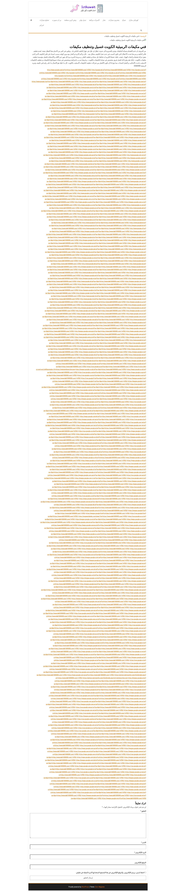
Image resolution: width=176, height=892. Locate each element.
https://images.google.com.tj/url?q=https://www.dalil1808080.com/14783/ (105, 795)
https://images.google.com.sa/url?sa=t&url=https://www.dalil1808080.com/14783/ (98, 590)
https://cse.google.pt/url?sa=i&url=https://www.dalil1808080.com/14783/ (104, 469)
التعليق (143, 811)
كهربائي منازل (133, 20)
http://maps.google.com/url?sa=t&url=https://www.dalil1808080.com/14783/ (103, 82)
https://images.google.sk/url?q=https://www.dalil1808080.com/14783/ (105, 625)
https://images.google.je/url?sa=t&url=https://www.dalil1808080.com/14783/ (102, 181)
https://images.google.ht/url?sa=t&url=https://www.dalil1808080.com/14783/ (102, 179)
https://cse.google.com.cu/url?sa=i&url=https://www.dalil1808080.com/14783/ (99, 778)
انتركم (42, 25)
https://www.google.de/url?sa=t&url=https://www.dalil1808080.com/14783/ (103, 84)
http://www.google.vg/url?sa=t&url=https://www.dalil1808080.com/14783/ (104, 305)
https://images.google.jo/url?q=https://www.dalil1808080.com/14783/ (107, 775)
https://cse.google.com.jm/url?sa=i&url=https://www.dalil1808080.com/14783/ (99, 789)
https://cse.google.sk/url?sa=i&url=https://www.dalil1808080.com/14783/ (104, 622)
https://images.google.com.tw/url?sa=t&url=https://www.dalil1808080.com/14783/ (99, 99)
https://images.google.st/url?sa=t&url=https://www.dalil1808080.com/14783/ (103, 290)
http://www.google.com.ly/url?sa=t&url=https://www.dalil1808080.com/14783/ (99, 190)
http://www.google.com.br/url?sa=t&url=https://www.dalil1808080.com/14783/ (102, 87)
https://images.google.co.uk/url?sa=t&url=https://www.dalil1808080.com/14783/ (100, 369)
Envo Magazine (100, 887)
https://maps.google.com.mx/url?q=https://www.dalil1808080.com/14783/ (102, 499)
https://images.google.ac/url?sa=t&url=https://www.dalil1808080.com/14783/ (104, 208)
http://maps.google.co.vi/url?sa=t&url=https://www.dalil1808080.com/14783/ (102, 205)
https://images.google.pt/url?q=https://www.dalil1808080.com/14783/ (101, 472)
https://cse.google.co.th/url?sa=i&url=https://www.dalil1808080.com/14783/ (102, 463)
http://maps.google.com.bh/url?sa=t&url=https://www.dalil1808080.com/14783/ (104, 340)
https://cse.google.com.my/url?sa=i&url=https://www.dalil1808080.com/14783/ (100, 528)
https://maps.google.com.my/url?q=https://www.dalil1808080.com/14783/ (101, 525)
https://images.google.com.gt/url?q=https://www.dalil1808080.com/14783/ (102, 722)
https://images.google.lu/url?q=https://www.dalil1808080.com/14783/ (107, 737)
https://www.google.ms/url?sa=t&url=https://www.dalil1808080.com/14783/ (105, 358)
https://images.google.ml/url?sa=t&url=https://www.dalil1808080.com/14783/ (103, 355)
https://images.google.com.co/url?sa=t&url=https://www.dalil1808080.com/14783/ (99, 616)
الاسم (143, 842)
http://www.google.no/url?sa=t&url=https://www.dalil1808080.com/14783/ (105, 111)
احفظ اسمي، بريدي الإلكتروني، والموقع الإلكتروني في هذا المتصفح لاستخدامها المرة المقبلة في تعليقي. (110, 873)
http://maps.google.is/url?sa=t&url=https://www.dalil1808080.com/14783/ (104, 322)
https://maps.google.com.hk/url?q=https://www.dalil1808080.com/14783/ (103, 416)
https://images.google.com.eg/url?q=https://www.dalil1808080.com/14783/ (100, 669)
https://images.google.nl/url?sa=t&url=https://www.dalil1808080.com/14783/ (101, 422)
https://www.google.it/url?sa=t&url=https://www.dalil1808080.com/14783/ (55, 82)
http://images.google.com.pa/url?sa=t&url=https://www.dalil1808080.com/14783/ (100, 331)
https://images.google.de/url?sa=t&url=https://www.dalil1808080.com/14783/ (102, 361)
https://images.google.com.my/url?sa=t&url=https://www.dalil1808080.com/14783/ (97, 522)
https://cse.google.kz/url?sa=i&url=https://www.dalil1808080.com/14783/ (104, 769)
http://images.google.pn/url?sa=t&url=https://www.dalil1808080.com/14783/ (105, 275)
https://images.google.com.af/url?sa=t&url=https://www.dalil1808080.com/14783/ (98, 211)
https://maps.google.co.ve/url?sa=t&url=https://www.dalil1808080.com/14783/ (102, 651)
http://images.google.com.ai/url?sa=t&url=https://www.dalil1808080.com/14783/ (102, 214)
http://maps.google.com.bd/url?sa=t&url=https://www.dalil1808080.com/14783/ (101, 311)
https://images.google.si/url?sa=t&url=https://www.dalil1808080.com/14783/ (105, 681)
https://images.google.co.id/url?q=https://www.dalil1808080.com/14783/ (103, 437)
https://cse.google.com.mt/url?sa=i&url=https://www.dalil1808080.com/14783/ (99, 751)
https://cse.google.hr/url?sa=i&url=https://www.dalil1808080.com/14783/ (104, 640)
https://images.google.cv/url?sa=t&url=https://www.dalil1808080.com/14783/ (101, 234)
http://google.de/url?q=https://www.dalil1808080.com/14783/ (111, 70)
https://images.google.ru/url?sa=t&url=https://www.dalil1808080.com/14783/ (102, 149)
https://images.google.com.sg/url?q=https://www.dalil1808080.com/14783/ (106, 549)
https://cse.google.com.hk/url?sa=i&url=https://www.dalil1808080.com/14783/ (99, 411)
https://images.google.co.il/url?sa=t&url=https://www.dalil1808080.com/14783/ (100, 120)
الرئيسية (143, 36)
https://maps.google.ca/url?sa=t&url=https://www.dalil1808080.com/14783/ (105, 402)
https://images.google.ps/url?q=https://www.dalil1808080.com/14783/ (101, 716)
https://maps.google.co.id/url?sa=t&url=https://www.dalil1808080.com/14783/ (103, 90)
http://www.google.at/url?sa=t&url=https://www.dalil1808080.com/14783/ (103, 158)
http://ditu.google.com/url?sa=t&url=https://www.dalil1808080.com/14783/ (101, 346)
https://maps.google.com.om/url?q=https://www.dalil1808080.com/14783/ (100, 710)
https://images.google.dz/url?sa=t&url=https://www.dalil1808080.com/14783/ (101, 314)
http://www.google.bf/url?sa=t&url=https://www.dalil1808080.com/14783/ (105, 223)
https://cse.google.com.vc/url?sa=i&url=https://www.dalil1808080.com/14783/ (102, 792)
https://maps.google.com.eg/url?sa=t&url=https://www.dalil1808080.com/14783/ (99, 666)
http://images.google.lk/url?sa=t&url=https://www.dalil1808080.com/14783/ (103, 349)
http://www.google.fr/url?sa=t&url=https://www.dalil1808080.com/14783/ (105, 114)
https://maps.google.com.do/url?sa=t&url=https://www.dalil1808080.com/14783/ (100, 766)
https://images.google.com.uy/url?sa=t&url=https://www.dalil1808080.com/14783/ (104, 734)
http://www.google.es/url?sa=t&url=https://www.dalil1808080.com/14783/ (104, 105)
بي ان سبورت (56, 20)
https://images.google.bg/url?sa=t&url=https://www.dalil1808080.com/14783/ (104, 584)
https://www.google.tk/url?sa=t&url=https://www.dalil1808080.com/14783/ (105, 296)
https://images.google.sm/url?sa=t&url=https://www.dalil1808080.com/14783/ (102, 284)
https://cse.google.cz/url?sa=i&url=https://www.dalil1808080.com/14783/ (101, 496)
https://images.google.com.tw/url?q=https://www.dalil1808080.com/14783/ (100, 425)
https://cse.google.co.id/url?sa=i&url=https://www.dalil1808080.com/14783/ (102, 431)
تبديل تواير (82, 20)
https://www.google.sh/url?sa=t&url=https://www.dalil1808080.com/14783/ (100, 281)
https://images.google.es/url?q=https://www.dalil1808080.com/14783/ (104, 364)
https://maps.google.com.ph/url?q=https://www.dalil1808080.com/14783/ (100, 569)
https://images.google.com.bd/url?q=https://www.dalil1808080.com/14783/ (100, 760)
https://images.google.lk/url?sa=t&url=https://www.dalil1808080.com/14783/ (105, 690)
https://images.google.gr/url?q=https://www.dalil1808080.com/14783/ (107, 560)
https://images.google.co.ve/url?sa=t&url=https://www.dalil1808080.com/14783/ (99, 654)
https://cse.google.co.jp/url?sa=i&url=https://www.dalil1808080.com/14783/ (101, 375)
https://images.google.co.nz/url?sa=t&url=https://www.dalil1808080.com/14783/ (99, 123)
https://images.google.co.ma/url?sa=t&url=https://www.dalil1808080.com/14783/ (103, 258)
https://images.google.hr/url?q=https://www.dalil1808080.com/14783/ (105, 637)
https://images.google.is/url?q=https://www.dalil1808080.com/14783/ (103, 740)
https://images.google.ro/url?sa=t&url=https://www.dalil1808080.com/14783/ (102, 146)
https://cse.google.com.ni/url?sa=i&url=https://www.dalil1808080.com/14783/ (99, 696)
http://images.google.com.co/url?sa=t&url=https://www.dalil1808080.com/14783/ (102, 117)
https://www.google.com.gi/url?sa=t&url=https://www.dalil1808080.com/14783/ (103, 246)
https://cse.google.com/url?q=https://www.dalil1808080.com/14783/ (102, 628)
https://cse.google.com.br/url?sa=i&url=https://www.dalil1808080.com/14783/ (100, 390)
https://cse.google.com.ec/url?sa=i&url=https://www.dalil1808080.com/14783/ (105, 634)
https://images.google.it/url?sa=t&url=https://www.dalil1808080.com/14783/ (105, 384)
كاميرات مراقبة (94, 20)
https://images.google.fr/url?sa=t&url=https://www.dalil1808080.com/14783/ (103, 381)
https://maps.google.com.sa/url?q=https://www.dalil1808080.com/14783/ (102, 593)
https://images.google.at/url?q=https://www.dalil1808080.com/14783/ (105, 481)
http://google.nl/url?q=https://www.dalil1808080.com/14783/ (87, 79)
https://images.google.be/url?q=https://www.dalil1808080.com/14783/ (105, 443)
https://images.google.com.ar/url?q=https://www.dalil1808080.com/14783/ (104, 510)
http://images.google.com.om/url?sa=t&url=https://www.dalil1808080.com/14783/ (99, 196)
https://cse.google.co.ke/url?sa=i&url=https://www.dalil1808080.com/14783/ (103, 743)
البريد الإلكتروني (140, 852)
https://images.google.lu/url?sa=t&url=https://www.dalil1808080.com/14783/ (103, 352)
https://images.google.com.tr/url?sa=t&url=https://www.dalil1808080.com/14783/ (100, 478)
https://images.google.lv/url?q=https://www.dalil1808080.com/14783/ (107, 643)
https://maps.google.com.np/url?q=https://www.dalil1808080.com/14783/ (100, 748)
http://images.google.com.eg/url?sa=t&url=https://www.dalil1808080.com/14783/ (99, 317)
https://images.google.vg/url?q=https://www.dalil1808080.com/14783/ (103, 693)
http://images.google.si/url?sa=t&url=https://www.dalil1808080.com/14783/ (103, 152)
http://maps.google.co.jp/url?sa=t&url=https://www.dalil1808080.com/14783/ (101, 93)
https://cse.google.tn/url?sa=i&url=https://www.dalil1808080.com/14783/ (103, 745)
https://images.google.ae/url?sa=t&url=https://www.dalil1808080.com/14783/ (104, 607)
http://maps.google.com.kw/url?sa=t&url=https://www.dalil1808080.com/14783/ (103, 187)
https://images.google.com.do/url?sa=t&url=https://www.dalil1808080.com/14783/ (100, 173)
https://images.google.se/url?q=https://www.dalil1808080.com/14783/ (104, 449)
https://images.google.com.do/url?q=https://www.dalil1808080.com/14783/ (101, 763)
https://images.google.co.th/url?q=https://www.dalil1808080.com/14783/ (102, 458)
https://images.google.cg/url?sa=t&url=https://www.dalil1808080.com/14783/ (105, 231)
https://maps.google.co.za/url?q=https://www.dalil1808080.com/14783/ (104, 534)
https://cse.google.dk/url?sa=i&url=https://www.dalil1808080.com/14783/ (103, 505)
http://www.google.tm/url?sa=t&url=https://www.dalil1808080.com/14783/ (103, 299)
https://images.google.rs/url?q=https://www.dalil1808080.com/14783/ (104, 663)
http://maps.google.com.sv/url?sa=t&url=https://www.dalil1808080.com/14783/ (101, 199)
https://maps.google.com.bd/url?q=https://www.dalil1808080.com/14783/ (100, 757)
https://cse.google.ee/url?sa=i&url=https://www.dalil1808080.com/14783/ (103, 657)
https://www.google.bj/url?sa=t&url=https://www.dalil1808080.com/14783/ (103, 225)
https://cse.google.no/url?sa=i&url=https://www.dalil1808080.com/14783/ (103, 572)
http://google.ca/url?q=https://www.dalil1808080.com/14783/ (126, 79)
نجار (104, 20)
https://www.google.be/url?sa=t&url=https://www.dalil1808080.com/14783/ (105, 102)
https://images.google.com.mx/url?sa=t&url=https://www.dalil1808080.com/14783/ (97, 502)
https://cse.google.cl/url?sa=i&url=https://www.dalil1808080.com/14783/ (103, 543)
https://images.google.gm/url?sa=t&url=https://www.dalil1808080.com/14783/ (103, 249)
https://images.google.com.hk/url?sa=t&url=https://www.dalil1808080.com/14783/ (99, 413)
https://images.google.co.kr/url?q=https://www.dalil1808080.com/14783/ (104, 557)
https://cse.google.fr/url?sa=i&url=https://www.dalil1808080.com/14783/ (104, 378)
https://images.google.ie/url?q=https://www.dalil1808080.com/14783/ (105, 552)
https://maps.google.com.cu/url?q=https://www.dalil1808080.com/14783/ (101, 781)
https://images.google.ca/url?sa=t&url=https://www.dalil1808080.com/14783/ (104, 405)
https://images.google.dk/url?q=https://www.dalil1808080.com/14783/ (103, 508)
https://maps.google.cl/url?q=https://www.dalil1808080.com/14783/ (107, 540)
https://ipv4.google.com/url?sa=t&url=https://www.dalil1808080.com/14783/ (103, 134)
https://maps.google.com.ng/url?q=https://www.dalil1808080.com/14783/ (91, 675)
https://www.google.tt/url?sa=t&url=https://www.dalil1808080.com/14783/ (102, 302)
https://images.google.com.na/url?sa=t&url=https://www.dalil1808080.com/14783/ (99, 328)
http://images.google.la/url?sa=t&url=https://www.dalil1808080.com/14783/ (104, 255)
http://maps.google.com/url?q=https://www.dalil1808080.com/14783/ (69, 70)
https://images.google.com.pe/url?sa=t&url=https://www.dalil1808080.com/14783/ (98, 599)
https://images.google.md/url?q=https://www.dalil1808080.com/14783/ (102, 787)
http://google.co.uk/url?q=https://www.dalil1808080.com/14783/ (125, 73)
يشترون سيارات (113, 20)
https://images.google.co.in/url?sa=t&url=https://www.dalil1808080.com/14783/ (102, 399)
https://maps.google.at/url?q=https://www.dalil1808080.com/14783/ (106, 484)
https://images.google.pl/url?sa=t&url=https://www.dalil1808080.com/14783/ (105, 428)
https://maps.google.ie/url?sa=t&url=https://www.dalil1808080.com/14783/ (104, 140)
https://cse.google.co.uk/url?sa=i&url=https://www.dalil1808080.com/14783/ (102, 372)
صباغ (124, 20)
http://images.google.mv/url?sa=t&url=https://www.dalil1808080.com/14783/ (102, 267)
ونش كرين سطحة (70, 20)
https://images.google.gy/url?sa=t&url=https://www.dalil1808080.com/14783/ (100, 252)
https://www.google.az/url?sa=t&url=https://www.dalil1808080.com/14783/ (103, 220)
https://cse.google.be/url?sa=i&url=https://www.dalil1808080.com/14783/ (103, 440)
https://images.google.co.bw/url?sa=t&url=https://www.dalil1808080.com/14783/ (100, 167)
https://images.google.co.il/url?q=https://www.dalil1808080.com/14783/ (103, 578)
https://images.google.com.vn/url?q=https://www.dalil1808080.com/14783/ (100, 466)
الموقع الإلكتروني (140, 863)
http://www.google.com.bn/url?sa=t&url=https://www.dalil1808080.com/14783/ (100, 164)
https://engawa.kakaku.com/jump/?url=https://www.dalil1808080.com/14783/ (102, 516)
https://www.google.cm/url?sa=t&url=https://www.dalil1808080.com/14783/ (104, 343)
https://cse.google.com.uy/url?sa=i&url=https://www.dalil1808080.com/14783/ (99, 731)
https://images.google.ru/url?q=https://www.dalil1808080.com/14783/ (105, 408)
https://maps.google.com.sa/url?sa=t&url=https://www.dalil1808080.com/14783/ (101, 126)
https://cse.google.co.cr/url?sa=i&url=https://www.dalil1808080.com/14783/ (102, 728)
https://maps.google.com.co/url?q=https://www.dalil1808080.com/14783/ (102, 619)
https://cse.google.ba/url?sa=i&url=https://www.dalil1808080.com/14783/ (103, 649)
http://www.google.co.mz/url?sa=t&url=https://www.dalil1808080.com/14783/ (101, 193)
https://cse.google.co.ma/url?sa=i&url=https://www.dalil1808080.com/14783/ (100, 772)
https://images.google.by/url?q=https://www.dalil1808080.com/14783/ (106, 684)
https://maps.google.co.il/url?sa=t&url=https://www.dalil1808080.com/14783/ (102, 575)
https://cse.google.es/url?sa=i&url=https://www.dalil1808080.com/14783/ (110, 367)
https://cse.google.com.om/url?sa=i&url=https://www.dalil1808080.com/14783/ (104, 713)
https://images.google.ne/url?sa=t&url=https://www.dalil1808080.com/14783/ (102, 270)
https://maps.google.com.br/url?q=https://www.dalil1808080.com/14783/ (103, 393)
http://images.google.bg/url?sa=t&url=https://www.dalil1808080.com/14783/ (105, 132)
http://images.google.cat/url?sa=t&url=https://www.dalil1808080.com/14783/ (100, 170)
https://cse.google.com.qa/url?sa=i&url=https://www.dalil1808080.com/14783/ (101, 701)
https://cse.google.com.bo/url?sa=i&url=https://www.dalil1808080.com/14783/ (102, 719)
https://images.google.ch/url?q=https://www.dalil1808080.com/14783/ (106, 452)
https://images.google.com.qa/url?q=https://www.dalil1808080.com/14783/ (101, 699)
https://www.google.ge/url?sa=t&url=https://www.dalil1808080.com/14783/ (103, 243)
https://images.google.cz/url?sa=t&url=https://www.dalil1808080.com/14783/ (102, 493)
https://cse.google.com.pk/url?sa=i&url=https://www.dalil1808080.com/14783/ (99, 613)
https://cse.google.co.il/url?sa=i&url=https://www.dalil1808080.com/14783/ (103, 581)
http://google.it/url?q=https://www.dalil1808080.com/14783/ (74, 76)
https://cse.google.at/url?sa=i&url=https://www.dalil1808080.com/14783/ (106, 487)
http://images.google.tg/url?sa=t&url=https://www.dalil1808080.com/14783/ (100, 293)
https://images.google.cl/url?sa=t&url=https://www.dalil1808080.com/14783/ (103, 537)
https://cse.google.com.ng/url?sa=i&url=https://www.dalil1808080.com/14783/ (99, 672)
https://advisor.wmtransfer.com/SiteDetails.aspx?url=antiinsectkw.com (105, 678)
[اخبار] (31, 20)
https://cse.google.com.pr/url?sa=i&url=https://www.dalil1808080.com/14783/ (100, 707)
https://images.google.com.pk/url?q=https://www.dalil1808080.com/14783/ (100, 610)
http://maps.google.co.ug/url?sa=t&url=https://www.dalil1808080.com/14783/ (99, 202)
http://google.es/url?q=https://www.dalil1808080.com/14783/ (113, 76)
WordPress (85, 887)
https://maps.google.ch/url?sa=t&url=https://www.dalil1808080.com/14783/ (104, 455)
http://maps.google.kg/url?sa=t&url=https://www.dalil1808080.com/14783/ (100, 184)
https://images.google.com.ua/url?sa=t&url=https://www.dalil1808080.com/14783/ (100, 155)
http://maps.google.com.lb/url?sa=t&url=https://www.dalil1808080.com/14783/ (99, 325)
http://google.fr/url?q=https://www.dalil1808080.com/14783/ (85, 73)
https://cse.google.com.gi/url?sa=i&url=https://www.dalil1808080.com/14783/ (100, 784)
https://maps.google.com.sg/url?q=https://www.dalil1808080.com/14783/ (100, 546)
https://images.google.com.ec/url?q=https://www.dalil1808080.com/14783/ (101, 631)
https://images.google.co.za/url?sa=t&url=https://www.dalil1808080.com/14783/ (103, 129)
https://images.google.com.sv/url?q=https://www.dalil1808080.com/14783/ (100, 704)
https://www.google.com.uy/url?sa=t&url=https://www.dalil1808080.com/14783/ (100, 337)
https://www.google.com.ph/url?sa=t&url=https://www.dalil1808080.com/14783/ (101, 96)
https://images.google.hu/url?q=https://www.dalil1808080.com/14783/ (103, 566)
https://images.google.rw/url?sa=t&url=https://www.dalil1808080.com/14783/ (103, 278)
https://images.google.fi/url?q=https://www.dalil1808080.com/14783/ (108, 513)
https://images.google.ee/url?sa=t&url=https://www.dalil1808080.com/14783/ (99, 137)
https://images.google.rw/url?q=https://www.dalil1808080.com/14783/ (108, 798)
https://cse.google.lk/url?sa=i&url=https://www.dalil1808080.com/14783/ (104, 687)
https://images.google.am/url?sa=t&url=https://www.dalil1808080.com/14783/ (102, 217)
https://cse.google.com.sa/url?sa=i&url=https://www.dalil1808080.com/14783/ (101, 596)
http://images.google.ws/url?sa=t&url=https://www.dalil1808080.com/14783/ (102, 308)
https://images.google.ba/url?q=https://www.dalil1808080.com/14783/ (105, 646)
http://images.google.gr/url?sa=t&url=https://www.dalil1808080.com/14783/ (104, 108)
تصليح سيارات (44, 20)
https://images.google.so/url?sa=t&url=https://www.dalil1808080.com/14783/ (105, 287)
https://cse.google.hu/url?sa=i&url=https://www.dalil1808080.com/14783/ (104, 563)
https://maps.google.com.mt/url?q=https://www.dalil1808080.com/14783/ (102, 754)
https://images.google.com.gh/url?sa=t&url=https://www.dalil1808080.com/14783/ (104, 320)
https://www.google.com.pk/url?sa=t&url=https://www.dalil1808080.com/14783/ (102, 143)
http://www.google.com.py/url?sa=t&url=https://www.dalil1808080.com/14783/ (100, 334)
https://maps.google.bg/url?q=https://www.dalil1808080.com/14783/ (106, 587)
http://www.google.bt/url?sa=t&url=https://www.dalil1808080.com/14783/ (106, 228)
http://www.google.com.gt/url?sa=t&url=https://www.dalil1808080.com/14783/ (104, 176)
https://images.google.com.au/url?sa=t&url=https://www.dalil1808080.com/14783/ (104, 419)
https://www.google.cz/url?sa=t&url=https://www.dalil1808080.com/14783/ (103, 161)
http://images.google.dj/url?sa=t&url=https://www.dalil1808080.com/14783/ (103, 237)
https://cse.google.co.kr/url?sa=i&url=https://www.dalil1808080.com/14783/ (102, 555)
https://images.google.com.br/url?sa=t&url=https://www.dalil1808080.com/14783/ (98, 387)
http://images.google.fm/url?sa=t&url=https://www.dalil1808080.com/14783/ (103, 240)
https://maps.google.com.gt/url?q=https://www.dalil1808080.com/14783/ (102, 725)
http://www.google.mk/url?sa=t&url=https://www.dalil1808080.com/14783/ (105, 264)
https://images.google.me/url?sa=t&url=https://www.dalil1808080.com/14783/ (103, 261)
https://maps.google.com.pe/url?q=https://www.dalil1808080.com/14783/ (104, 601)
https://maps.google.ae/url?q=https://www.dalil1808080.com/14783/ (105, 604)
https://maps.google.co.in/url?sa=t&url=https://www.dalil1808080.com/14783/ (101, 396)
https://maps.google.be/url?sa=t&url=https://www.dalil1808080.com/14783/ (105, 446)
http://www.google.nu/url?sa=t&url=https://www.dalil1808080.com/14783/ (102, 272)
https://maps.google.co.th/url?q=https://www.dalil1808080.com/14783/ (103, 461)
